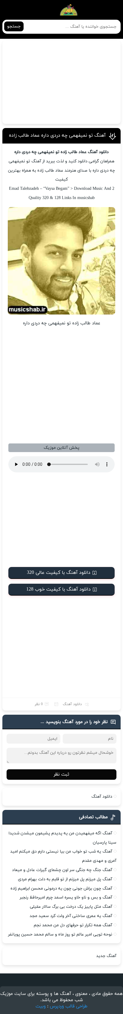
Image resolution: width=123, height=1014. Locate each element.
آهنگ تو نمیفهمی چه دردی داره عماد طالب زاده (57, 135)
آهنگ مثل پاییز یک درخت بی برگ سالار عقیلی (71, 907)
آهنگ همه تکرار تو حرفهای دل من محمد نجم (73, 925)
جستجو (14, 26)
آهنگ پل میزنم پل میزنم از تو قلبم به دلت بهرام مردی (65, 879)
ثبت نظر (61, 774)
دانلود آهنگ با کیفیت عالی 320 (58, 572)
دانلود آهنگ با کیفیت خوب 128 (58, 589)
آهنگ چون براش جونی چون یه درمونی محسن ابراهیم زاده (61, 888)
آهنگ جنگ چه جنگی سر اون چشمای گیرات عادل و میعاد (62, 870)
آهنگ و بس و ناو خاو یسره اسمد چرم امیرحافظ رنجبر (66, 897)
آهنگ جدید (106, 956)
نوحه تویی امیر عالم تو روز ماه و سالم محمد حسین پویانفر (60, 934)
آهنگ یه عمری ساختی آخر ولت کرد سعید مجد (71, 916)
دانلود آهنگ (72, 704)
